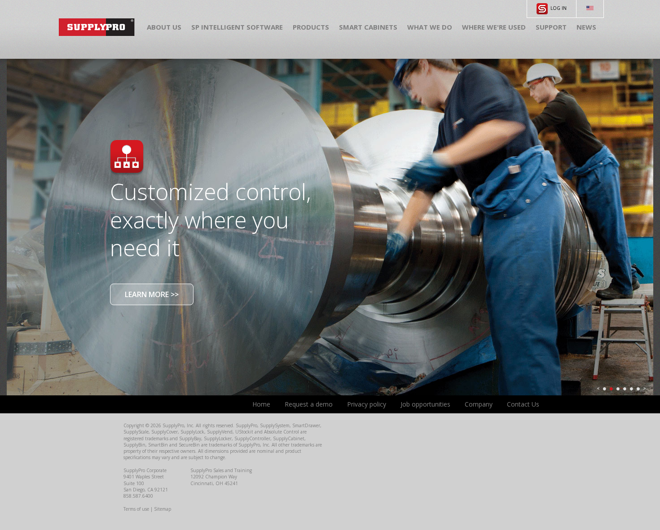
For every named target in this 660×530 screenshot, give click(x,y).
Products (311, 26)
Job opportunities (425, 404)
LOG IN (557, 8)
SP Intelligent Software (237, 26)
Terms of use (136, 509)
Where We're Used (494, 26)
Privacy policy (366, 404)
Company (479, 404)
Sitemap (162, 509)
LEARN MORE (152, 294)
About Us (164, 26)
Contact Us (523, 404)
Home (261, 404)
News (586, 26)
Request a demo (309, 404)
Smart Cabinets (368, 26)
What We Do (429, 26)
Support (551, 26)
